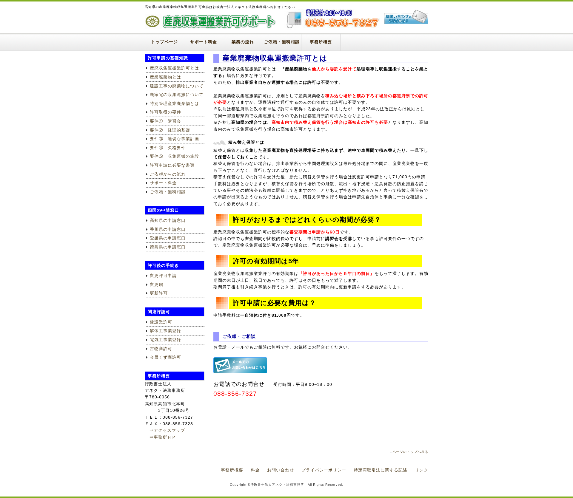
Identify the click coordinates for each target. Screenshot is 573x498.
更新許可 (159, 293)
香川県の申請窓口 (168, 229)
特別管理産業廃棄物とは (174, 103)
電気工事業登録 (165, 339)
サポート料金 (203, 41)
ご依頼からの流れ (168, 174)
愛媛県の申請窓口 (168, 238)
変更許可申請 (163, 275)
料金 (255, 470)
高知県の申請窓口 (168, 220)
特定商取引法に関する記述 (380, 470)
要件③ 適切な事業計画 (174, 138)
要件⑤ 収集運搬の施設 (174, 156)
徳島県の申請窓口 (168, 247)
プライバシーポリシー (323, 470)
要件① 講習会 (165, 121)
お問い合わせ (280, 470)
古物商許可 (161, 348)
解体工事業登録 (165, 330)
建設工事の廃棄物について (177, 85)
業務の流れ (243, 41)
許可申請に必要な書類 (172, 165)
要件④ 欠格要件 (168, 147)
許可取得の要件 (165, 112)
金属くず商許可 (165, 357)
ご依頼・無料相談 (282, 41)
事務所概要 (321, 41)
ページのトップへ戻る (410, 452)
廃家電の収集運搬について (177, 94)
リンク (421, 470)
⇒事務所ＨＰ (160, 437)
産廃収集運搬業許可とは (174, 68)
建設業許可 (161, 322)
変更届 (156, 284)
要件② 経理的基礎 (170, 130)
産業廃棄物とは (165, 77)
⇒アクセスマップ (165, 430)
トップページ (164, 41)
